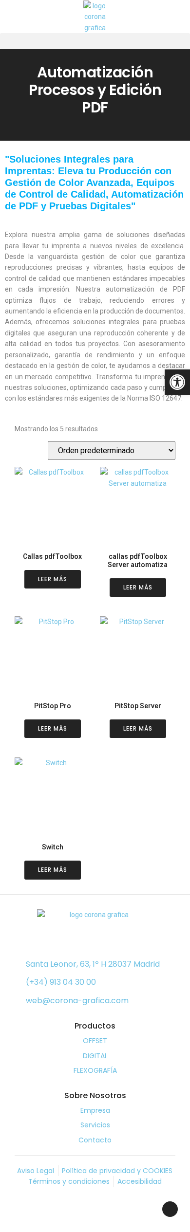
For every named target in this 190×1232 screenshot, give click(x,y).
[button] (95, 41)
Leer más (52, 579)
